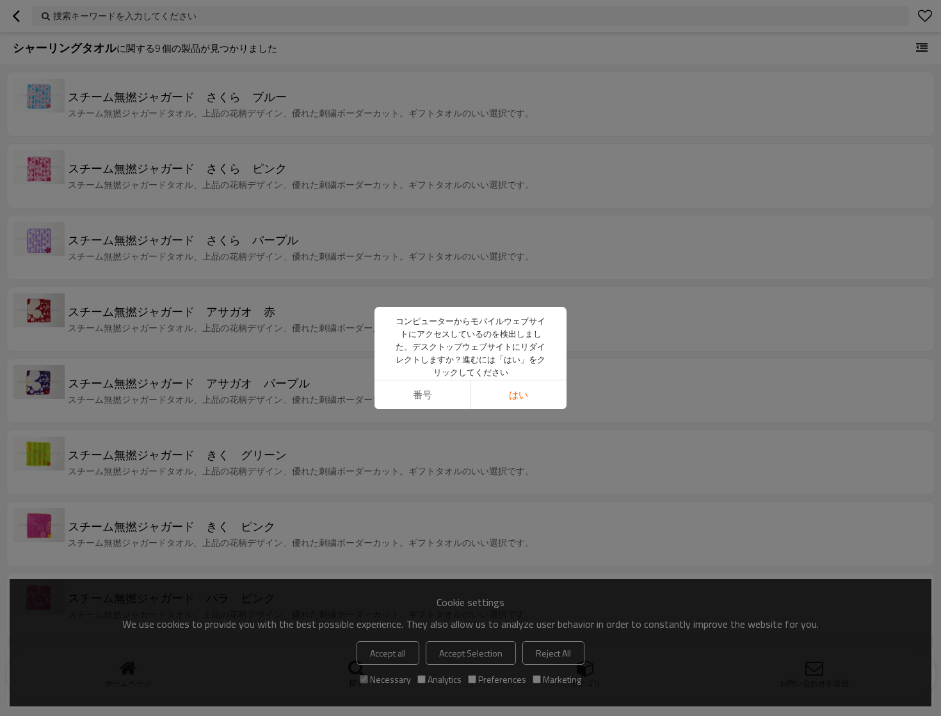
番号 (422, 394)
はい (518, 394)
